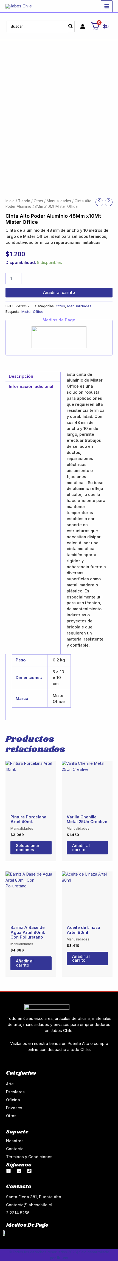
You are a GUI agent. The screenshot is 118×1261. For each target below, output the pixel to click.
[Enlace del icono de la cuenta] (82, 26)
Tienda (24, 201)
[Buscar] (70, 26)
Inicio (10, 201)
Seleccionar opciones (28, 847)
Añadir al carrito (59, 292)
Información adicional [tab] (31, 386)
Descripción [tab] (21, 376)
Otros (38, 201)
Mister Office (32, 311)
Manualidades (59, 201)
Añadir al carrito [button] (81, 847)
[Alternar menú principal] (107, 6)
